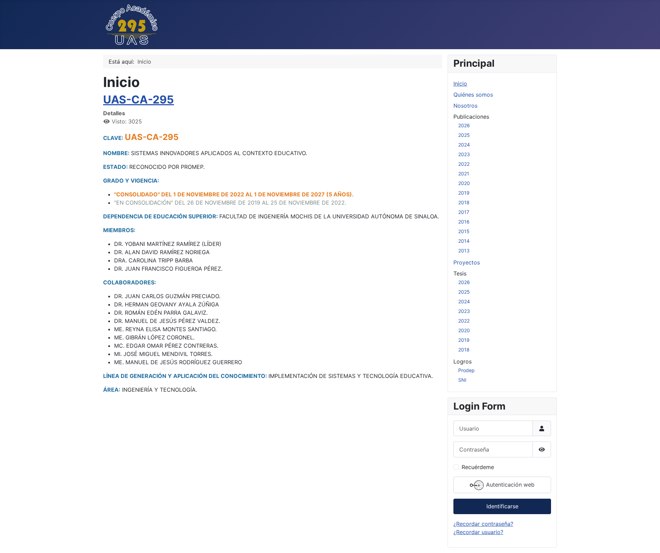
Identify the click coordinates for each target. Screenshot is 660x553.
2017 (463, 212)
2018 (464, 202)
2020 (464, 183)
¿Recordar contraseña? (483, 523)
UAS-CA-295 (138, 99)
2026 (464, 125)
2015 (464, 231)
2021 (463, 173)
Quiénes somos (473, 94)
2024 (464, 145)
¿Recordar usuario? (478, 532)
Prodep (466, 370)
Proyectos (466, 262)
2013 (464, 250)
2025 (464, 135)
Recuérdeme (478, 467)
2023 (464, 154)
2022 (464, 164)
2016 (464, 222)
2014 (464, 241)
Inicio (460, 83)
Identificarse (502, 506)
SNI (462, 380)
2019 (464, 193)
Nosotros (465, 105)
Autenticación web (509, 484)
